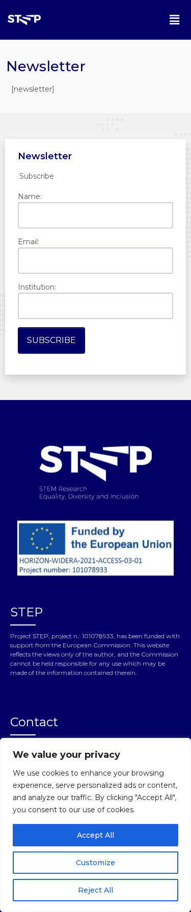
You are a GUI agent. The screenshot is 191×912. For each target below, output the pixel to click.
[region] (95, 825)
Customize (95, 862)
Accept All (95, 835)
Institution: (37, 287)
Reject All (95, 890)
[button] (174, 20)
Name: (30, 196)
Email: (28, 241)
